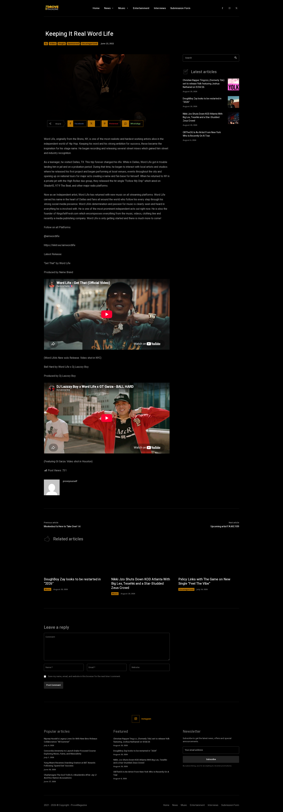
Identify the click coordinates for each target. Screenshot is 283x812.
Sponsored (73, 43)
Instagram (146, 718)
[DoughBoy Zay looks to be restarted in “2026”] (233, 102)
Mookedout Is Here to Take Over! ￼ (62, 526)
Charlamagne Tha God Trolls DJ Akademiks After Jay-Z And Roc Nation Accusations (70, 776)
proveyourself (70, 481)
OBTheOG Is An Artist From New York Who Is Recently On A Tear (202, 134)
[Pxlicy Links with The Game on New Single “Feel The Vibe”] (208, 561)
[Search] (235, 58)
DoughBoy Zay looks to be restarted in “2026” (72, 581)
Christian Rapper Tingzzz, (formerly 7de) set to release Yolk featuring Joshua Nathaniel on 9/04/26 (203, 84)
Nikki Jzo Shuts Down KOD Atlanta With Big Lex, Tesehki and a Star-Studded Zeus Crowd (203, 117)
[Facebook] (222, 8)
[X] (236, 8)
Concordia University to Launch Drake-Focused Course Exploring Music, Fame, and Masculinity (70, 752)
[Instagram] (229, 8)
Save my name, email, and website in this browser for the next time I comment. (84, 676)
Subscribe (211, 759)
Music (47, 589)
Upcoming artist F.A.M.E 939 (225, 526)
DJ (46, 43)
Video (53, 43)
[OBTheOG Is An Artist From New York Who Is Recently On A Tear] (233, 135)
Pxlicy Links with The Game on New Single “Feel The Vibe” (204, 581)
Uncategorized (89, 43)
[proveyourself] (52, 487)
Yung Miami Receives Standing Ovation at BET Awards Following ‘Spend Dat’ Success (69, 764)
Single (61, 43)
